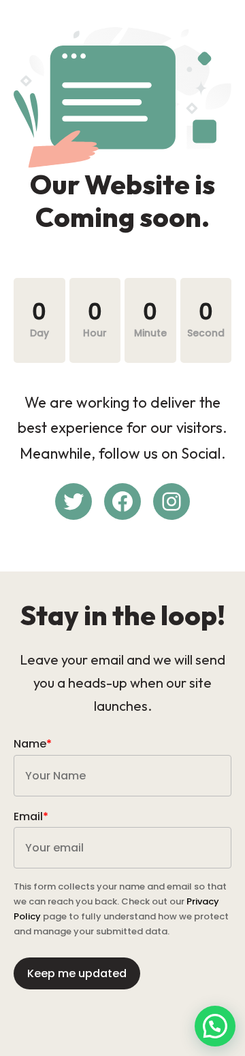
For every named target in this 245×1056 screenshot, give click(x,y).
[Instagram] (171, 501)
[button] (215, 1026)
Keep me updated (77, 973)
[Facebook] (122, 501)
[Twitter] (73, 501)
